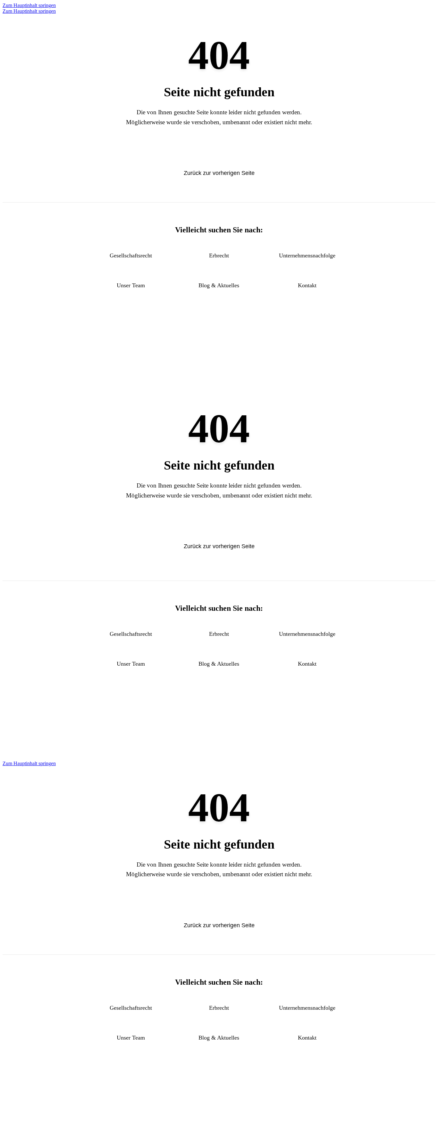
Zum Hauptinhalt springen (29, 5)
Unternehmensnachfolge (307, 255)
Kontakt (307, 285)
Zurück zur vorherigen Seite (219, 173)
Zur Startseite (219, 151)
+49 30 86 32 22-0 (219, 355)
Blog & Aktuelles (218, 285)
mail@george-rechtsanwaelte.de (219, 366)
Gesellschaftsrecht (131, 255)
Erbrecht (219, 255)
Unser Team (131, 285)
